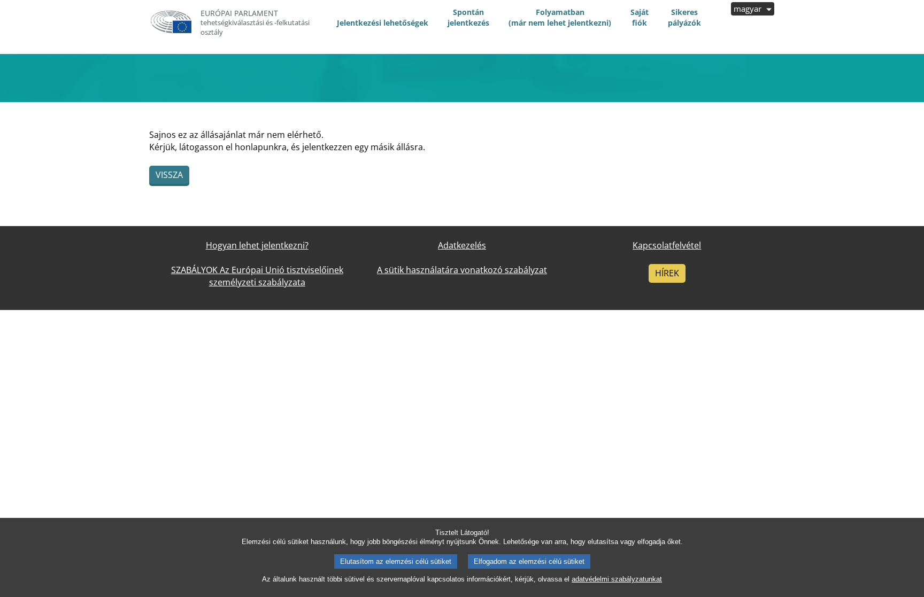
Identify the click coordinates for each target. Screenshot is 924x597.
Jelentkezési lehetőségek (382, 23)
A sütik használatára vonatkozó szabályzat (462, 270)
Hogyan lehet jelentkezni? (257, 245)
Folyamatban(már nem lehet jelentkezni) (560, 17)
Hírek (667, 273)
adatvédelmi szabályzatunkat (617, 579)
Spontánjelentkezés (468, 17)
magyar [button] (749, 8)
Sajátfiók (639, 17)
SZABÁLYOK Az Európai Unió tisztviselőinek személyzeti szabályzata (257, 276)
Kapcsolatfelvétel (667, 245)
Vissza (169, 175)
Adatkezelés (462, 245)
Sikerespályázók (684, 17)
